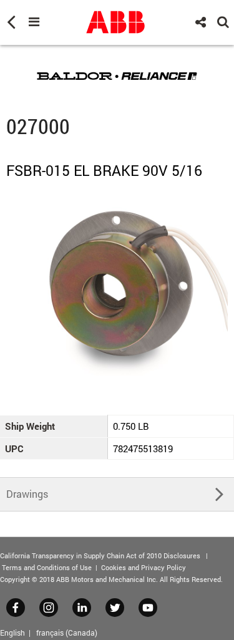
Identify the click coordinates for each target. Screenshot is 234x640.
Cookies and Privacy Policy (143, 567)
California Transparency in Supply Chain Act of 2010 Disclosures (100, 555)
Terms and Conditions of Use (47, 567)
